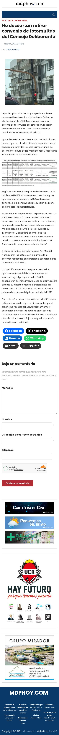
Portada (21, 20)
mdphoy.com (13, 49)
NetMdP (53, 731)
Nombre (7, 419)
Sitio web (7, 450)
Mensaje (7, 388)
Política (8, 20)
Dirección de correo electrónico (22, 434)
